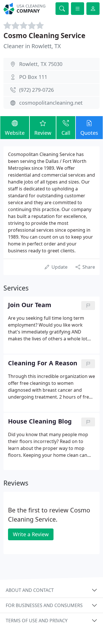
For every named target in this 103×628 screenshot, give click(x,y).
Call (66, 132)
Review (42, 132)
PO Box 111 (33, 76)
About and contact (30, 590)
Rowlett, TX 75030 (40, 64)
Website (15, 132)
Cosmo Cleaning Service (44, 35)
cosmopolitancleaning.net (51, 102)
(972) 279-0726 (36, 89)
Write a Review (31, 534)
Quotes (89, 132)
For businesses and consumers (44, 605)
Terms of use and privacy (37, 620)
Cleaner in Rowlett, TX (32, 46)
